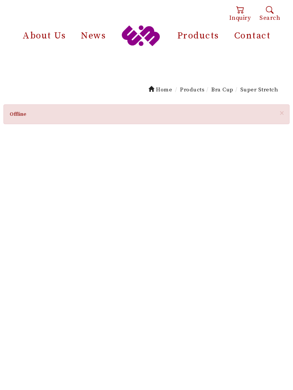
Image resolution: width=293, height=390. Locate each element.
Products (198, 36)
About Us (44, 36)
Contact (252, 36)
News (93, 36)
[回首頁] (141, 35)
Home (163, 89)
